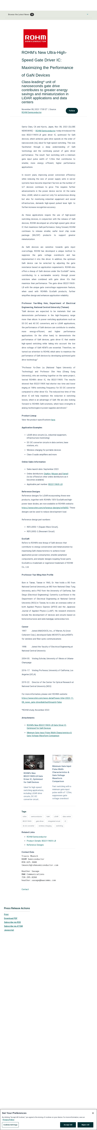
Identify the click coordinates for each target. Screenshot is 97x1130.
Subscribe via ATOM (13, 926)
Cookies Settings (10, 1125)
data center (67, 816)
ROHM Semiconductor (32, 112)
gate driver (40, 821)
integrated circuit (54, 821)
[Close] (93, 1113)
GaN (48, 816)
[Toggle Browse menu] (87, 14)
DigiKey (47, 474)
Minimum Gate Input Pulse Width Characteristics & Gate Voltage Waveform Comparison (61, 774)
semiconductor (36, 816)
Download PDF (10, 918)
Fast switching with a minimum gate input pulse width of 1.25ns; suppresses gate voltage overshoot (62, 792)
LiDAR (56, 816)
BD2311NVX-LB (55, 484)
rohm (25, 816)
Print (6, 914)
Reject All (85, 1125)
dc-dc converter (28, 826)
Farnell (65, 474)
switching (59, 826)
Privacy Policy (8, 1120)
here (53, 420)
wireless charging (45, 826)
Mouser (54, 474)
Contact (25, 889)
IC (65, 821)
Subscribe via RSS (12, 922)
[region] (48, 1119)
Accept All (68, 1125)
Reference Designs (35, 845)
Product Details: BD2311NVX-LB (41, 841)
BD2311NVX (27, 821)
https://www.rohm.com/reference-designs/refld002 (45, 508)
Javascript (9, 930)
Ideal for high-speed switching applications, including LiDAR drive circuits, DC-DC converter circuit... (34, 793)
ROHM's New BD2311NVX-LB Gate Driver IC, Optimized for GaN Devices (33, 777)
